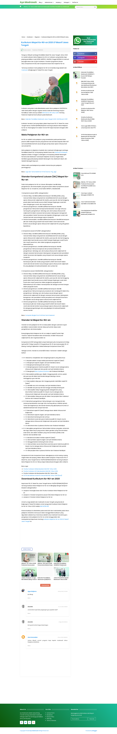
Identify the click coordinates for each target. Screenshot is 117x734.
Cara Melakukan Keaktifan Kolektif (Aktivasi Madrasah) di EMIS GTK (89, 212)
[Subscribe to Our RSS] (33, 722)
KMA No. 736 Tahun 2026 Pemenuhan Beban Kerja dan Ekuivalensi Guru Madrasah (45, 566)
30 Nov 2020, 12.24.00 (62, 591)
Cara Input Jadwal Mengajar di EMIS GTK (35, 6)
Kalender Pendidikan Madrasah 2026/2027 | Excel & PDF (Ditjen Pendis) (44, 580)
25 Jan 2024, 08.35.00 (62, 637)
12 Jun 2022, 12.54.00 (62, 606)
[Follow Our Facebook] (21, 722)
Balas (29, 598)
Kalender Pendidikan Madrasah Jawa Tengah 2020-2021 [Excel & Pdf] (46, 119)
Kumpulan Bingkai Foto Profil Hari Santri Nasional (39, 315)
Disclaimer (50, 715)
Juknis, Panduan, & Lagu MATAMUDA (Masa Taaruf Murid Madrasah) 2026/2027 (29, 580)
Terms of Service (51, 720)
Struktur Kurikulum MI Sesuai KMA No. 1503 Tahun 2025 (87, 92)
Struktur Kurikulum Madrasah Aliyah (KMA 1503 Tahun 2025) (87, 119)
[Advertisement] (58, 21)
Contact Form (51, 713)
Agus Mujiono (32, 591)
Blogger (94, 730)
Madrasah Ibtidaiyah (61, 152)
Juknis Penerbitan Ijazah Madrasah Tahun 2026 (61, 578)
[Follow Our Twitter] (25, 722)
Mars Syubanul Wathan (42, 371)
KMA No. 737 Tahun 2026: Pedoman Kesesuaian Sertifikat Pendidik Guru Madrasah (28, 566)
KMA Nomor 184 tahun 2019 (50, 113)
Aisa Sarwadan (33, 637)
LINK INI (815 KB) (44, 506)
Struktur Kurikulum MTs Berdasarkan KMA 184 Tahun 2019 (40, 471)
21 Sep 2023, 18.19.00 (63, 622)
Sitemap (49, 718)
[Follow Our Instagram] (29, 722)
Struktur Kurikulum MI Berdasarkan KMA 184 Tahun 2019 (40, 469)
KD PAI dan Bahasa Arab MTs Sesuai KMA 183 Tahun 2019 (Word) (42, 475)
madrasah (24, 70)
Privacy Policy (50, 717)
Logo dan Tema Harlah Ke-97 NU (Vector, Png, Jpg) (40, 172)
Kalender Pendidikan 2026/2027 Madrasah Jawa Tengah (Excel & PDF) (60, 566)
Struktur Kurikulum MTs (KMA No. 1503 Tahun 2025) (88, 110)
